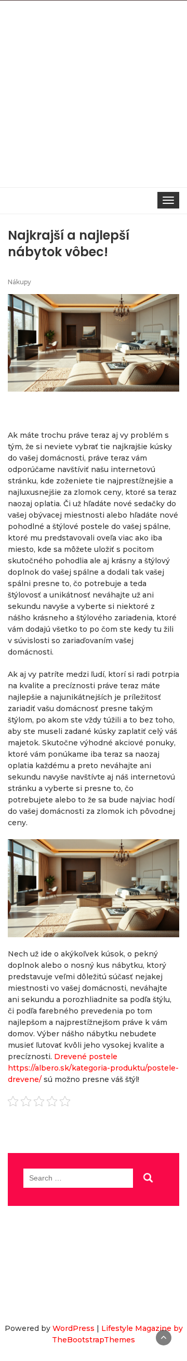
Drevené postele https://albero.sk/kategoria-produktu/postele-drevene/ (93, 1068)
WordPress (73, 1328)
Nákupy (19, 282)
